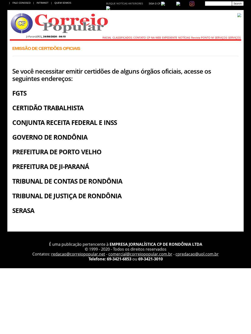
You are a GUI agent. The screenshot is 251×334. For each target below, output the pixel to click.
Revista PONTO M (202, 37)
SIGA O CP (154, 3)
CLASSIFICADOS (122, 37)
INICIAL (107, 37)
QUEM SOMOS (62, 2)
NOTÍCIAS (184, 37)
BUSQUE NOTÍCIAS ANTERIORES (124, 3)
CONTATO (139, 37)
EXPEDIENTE (169, 37)
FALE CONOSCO (22, 2)
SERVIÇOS (221, 37)
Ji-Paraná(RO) (34, 36)
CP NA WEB (154, 37)
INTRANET (44, 2)
